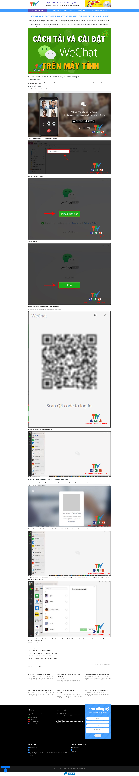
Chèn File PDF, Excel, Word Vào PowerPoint (97, 674)
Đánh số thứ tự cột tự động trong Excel (39, 690)
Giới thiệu (59, 10)
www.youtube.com (34, 721)
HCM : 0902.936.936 (74, 5)
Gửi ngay (98, 735)
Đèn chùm (32, 726)
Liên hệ (91, 10)
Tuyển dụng (85, 10)
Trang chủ (52, 10)
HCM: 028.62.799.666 (64, 5)
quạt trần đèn (59, 722)
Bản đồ (31, 755)
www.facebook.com (34, 723)
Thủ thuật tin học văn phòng (101, 10)
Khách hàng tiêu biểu (67, 10)
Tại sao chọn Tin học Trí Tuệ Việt (64, 715)
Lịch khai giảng (77, 10)
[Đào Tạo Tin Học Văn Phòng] (34, 4)
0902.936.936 (33, 717)
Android (88, 24)
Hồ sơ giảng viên (60, 720)
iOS (93, 24)
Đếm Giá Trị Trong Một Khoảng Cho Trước (97, 690)
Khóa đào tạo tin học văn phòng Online (39, 674)
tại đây (35, 82)
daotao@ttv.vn (33, 719)
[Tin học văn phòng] (69, 773)
